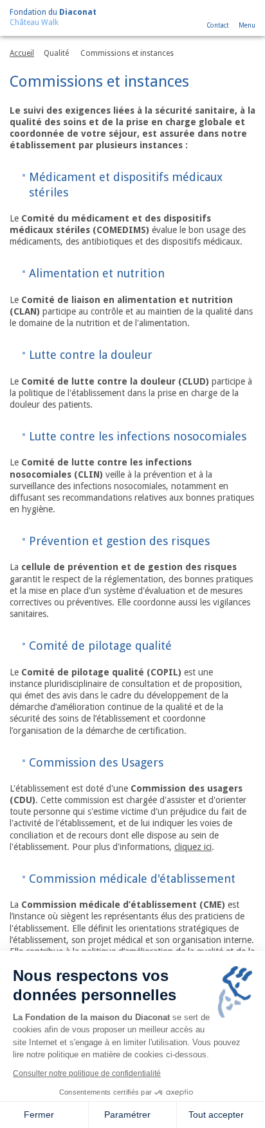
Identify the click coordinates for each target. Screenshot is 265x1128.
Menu (247, 25)
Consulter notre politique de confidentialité (87, 1073)
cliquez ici (193, 847)
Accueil (22, 53)
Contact (217, 25)
